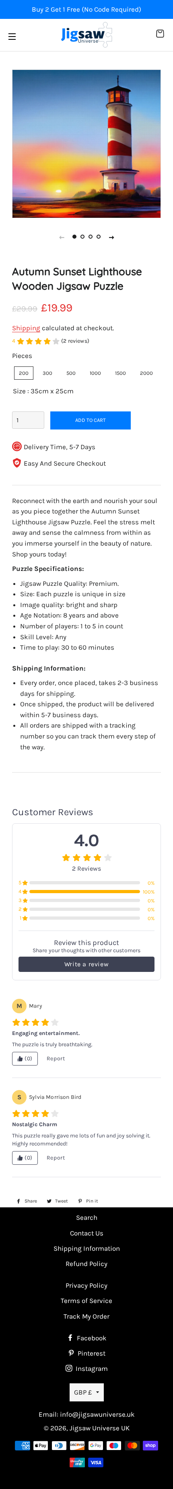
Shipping (26, 328)
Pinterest (90, 1353)
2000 (146, 373)
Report (56, 1058)
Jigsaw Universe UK (100, 1428)
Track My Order (86, 1316)
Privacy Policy (86, 1285)
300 (47, 373)
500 (71, 373)
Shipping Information (87, 1248)
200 (24, 373)
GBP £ (83, 1392)
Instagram (91, 1368)
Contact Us (86, 1233)
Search (86, 1217)
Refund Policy (86, 1264)
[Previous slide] (61, 237)
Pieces (22, 356)
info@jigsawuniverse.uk (97, 1414)
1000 (95, 373)
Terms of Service (86, 1301)
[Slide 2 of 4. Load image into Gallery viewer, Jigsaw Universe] (82, 237)
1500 (120, 373)
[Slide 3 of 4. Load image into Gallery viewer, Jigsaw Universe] (90, 237)
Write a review (86, 964)
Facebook (91, 1338)
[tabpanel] (86, 144)
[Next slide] (111, 237)
